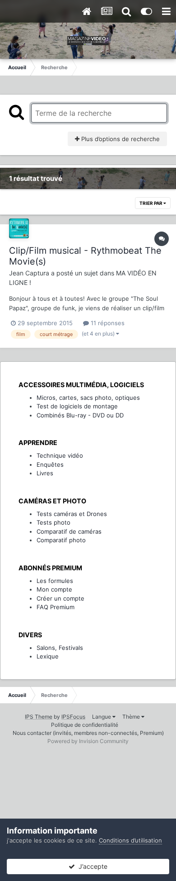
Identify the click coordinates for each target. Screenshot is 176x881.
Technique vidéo (60, 455)
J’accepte (91, 866)
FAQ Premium (55, 607)
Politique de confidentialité (84, 724)
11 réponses (107, 323)
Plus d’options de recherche (119, 138)
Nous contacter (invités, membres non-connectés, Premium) (88, 732)
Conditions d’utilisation (130, 840)
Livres (45, 473)
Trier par (151, 203)
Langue (102, 716)
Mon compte (54, 589)
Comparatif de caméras (69, 531)
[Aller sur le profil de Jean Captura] (19, 228)
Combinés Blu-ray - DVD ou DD (80, 415)
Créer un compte (60, 598)
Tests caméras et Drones (72, 513)
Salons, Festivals (60, 647)
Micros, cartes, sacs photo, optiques (88, 397)
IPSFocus (73, 716)
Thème (131, 716)
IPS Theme (38, 716)
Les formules (55, 580)
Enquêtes (50, 464)
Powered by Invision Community (88, 741)
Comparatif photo (61, 540)
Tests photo (53, 522)
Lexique (48, 656)
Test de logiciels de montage (77, 406)
